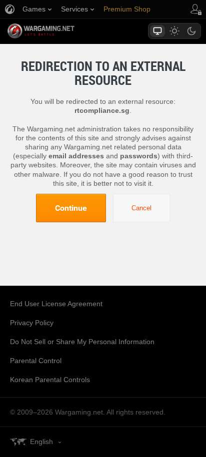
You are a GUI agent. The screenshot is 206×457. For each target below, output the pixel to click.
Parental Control (36, 361)
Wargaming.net (59, 30)
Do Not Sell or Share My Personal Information (82, 342)
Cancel (142, 208)
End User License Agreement (56, 304)
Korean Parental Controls (50, 380)
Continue (71, 207)
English (41, 442)
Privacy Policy (32, 323)
